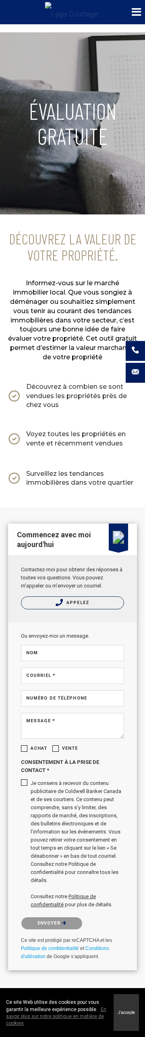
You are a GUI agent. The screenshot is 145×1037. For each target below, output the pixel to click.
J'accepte (126, 1012)
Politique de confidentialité (50, 948)
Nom (32, 652)
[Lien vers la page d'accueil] (72, 12)
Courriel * (41, 675)
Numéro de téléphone (56, 698)
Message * (40, 720)
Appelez (77, 602)
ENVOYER (49, 923)
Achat (39, 748)
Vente (70, 748)
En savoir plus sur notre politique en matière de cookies (56, 1016)
